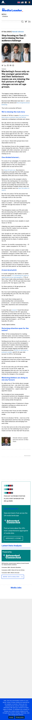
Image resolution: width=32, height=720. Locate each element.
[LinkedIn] (29, 21)
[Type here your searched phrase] (22, 21)
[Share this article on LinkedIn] (5, 65)
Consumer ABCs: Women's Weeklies (11, 567)
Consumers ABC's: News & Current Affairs (13, 570)
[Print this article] (13, 65)
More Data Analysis (11, 576)
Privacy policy (20, 717)
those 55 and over (9, 170)
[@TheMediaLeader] (26, 21)
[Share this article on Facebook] (8, 65)
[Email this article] (10, 65)
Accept (11, 717)
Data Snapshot (11, 508)
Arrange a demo (13, 538)
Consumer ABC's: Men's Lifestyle (10, 572)
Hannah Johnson (18, 32)
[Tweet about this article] (2, 65)
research (14, 310)
